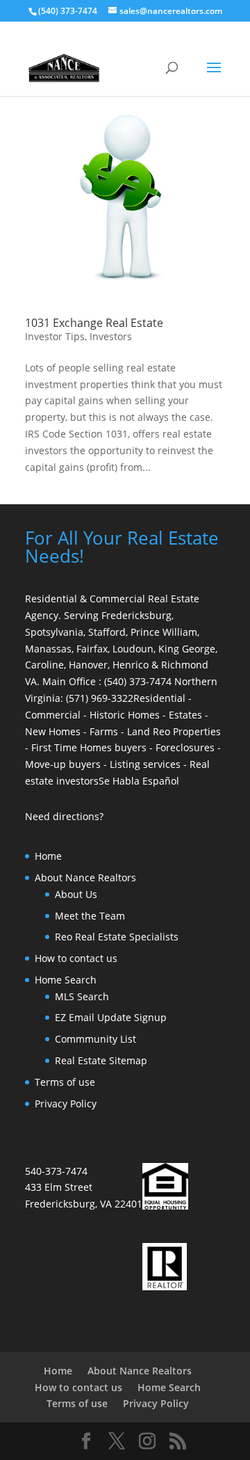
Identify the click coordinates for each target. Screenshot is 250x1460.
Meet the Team (90, 915)
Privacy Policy (66, 1103)
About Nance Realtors (85, 877)
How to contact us (76, 958)
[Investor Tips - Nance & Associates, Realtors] (64, 67)
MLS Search (82, 996)
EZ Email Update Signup (111, 1017)
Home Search (66, 979)
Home (48, 856)
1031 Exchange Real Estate (94, 322)
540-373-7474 (56, 1171)
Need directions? (64, 816)
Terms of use (65, 1082)
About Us (76, 894)
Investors (111, 336)
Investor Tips (55, 336)
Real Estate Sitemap (101, 1060)
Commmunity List (95, 1038)
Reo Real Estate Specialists (116, 936)
